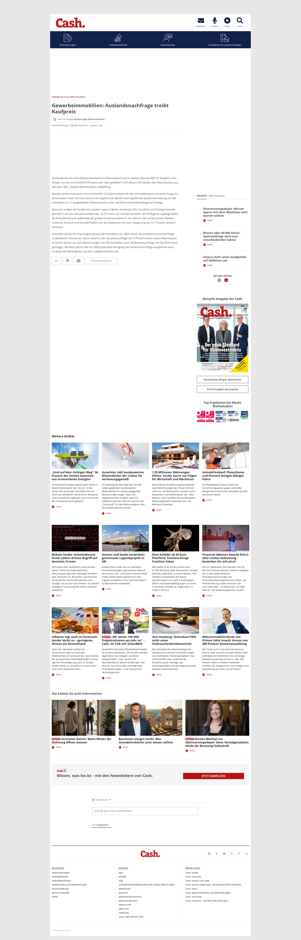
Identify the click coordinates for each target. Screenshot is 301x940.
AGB (121, 880)
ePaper (122, 876)
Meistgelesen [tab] (217, 195)
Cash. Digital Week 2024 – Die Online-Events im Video (213, 884)
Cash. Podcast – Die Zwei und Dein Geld (206, 900)
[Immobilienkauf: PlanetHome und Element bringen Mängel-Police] (225, 456)
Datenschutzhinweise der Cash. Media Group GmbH (147, 884)
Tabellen (124, 912)
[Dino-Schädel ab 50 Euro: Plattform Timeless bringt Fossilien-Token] (175, 538)
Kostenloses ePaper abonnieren (223, 379)
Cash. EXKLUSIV (193, 876)
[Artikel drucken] (67, 261)
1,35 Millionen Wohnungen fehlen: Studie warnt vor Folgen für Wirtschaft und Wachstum (174, 475)
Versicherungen (68, 44)
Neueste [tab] (202, 195)
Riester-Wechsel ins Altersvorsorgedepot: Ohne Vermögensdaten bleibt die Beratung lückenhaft (217, 742)
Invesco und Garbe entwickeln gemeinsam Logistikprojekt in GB (123, 558)
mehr (210, 220)
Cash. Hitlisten (193, 896)
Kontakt (123, 892)
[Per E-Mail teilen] (78, 261)
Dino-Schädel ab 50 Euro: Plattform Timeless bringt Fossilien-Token (170, 558)
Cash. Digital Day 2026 (197, 880)
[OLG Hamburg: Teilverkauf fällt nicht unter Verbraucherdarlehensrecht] (175, 620)
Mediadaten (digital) (130, 896)
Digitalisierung (60, 888)
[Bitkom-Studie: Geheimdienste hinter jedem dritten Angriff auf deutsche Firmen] (75, 538)
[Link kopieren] (56, 261)
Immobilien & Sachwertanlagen (225, 44)
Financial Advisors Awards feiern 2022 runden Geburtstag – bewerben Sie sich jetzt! (225, 558)
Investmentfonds (118, 44)
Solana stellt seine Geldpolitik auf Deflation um (224, 258)
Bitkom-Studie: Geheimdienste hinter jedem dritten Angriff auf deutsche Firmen (74, 558)
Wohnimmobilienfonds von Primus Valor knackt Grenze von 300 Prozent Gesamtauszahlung (225, 640)
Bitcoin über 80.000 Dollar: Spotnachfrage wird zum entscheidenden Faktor (221, 236)
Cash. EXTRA (191, 872)
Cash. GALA (191, 888)
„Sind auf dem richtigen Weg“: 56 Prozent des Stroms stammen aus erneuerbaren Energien (75, 475)
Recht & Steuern (60, 892)
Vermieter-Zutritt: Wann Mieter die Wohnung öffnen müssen (81, 740)
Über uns (124, 908)
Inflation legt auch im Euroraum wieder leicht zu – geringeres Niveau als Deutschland (74, 640)
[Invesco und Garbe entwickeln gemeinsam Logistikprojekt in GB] (125, 538)
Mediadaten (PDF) (128, 900)
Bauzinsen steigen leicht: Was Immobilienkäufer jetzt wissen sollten (146, 740)
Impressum (124, 888)
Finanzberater (168, 44)
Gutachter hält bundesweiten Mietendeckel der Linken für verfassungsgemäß (123, 475)
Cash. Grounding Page (131, 916)
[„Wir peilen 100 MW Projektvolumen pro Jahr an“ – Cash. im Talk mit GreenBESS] (125, 620)
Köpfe (55, 896)
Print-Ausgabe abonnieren (222, 389)
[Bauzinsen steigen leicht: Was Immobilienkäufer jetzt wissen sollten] (150, 718)
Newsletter (125, 904)
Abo (121, 872)
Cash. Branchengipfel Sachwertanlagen (207, 892)
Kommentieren (101, 261)
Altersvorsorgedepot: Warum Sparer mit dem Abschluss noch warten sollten (225, 212)
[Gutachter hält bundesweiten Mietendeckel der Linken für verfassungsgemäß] (125, 456)
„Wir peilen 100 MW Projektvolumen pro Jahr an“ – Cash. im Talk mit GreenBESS (123, 640)
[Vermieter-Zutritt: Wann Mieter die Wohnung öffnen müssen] (84, 718)
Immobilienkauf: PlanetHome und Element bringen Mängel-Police (223, 475)
